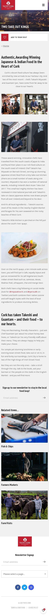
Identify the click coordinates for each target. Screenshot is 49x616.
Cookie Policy (33, 607)
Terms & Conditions (18, 607)
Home (6, 45)
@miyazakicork (16, 291)
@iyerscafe (32, 291)
